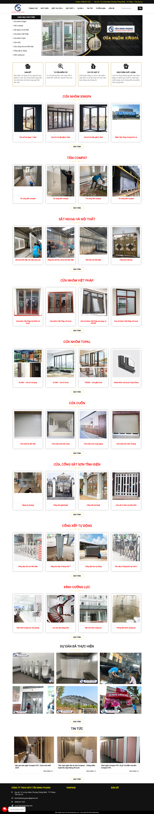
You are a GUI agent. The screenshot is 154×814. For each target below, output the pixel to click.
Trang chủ (33, 8)
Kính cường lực (19, 55)
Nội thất (69, 8)
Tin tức (90, 8)
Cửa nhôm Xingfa (19, 21)
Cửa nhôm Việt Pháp (20, 34)
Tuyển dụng (101, 8)
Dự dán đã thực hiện (77, 646)
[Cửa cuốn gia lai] (92, 35)
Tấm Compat (18, 26)
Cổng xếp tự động (20, 51)
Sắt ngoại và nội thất (21, 30)
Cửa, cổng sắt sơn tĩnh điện (23, 47)
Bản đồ (115, 787)
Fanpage (71, 787)
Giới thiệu (45, 8)
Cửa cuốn (17, 42)
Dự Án (80, 8)
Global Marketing (93, 812)
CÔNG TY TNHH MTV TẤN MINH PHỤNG (31, 787)
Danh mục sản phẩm (26, 17)
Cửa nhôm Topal (19, 38)
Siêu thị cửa (57, 8)
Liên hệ (111, 8)
